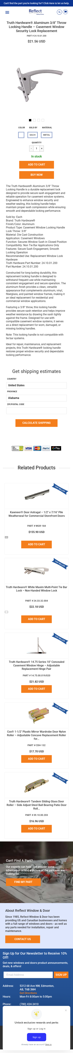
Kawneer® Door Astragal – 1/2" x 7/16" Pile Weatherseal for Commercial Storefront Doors (36, 514)
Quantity (36, 142)
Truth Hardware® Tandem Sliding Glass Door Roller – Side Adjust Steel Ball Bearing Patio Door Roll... (37, 805)
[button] (36, 165)
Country (11, 379)
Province (12, 391)
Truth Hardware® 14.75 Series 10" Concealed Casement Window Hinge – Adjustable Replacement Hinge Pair (36, 665)
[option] (36, 81)
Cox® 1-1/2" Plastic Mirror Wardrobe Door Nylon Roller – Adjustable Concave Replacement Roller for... (36, 735)
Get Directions (28, 993)
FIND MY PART (23, 882)
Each (32, 135)
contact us (22, 939)
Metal (46, 135)
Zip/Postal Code (15, 404)
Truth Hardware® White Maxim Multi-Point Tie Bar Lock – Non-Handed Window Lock (36, 589)
